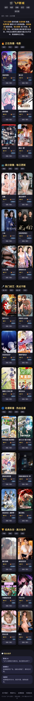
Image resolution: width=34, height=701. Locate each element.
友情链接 (21, 693)
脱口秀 (18, 290)
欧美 (10, 533)
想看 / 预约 (9, 83)
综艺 (22, 7)
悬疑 (4, 169)
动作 (4, 47)
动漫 (27, 7)
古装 (16, 169)
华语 (4, 533)
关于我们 (5, 693)
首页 (6, 7)
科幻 (10, 47)
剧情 (22, 47)
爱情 (10, 169)
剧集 (17, 7)
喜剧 (16, 47)
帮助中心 (13, 693)
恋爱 (16, 412)
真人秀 (5, 290)
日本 (16, 533)
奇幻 (10, 412)
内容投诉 (29, 693)
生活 (25, 290)
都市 (22, 169)
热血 (4, 412)
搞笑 (22, 412)
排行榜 (17, 11)
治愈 (22, 533)
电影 (11, 7)
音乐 (11, 290)
